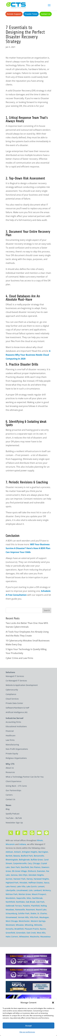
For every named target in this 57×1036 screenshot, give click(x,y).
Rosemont (30, 909)
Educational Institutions (16, 726)
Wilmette (38, 925)
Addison (9, 852)
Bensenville (39, 855)
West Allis (41, 932)
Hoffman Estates (35, 882)
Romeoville (20, 909)
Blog (8, 809)
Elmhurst (32, 871)
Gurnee (9, 879)
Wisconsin (10, 844)
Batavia (16, 855)
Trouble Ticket (31, 14)
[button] (53, 1002)
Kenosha (9, 929)
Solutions (10, 672)
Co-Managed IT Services (16, 680)
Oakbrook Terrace (14, 905)
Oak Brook (30, 902)
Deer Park (15, 867)
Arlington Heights (29, 852)
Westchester (24, 921)
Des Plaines (35, 867)
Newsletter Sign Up (14, 822)
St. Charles (42, 913)
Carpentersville (20, 863)
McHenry (47, 890)
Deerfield (25, 867)
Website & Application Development (22, 685)
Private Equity (12, 753)
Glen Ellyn (23, 875)
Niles (29, 898)
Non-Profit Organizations (17, 749)
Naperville (21, 898)
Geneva (14, 875)
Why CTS (10, 764)
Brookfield (19, 929)
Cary (30, 863)
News (8, 805)
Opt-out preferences (27, 1032)
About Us (10, 768)
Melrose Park (11, 894)
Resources (10, 772)
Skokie (33, 913)
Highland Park (12, 882)
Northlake (20, 902)
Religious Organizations (16, 758)
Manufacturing (12, 744)
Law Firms (10, 740)
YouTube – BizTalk (14, 818)
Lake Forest (11, 886)
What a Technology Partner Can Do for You (25, 776)
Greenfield (10, 932)
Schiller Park (23, 913)
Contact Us (45, 14)
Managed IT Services (15, 676)
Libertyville (10, 890)
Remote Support (14, 14)
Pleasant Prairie (32, 929)
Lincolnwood (22, 890)
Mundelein (10, 898)
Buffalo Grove (37, 859)
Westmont (10, 925)
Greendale (20, 932)
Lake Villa (21, 886)
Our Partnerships (13, 790)
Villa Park (34, 917)
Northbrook (37, 898)
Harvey (30, 879)
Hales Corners (12, 936)
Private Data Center (14, 703)
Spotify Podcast (12, 813)
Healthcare (10, 735)
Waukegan (44, 917)
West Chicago (12, 921)
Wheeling (29, 925)
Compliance (11, 694)
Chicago (36, 863)
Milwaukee (24, 936)
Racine (43, 929)
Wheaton (20, 925)
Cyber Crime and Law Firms (19, 658)
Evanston (41, 871)
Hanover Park (19, 879)
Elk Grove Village (19, 871)
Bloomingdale (12, 859)
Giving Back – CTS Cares (16, 786)
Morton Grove (25, 894)
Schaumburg (11, 913)
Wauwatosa (45, 936)
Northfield (10, 902)
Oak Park (40, 902)
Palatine (26, 905)
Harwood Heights (41, 879)
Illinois (40, 840)
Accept (28, 1025)
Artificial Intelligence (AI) (16, 712)
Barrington (43, 852)
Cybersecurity (12, 689)
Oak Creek (31, 932)
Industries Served (14, 718)
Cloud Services (12, 698)
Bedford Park (27, 855)
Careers (9, 795)
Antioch (17, 852)
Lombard (38, 890)
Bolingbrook (24, 859)
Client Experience (13, 781)
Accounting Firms (13, 722)
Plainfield (35, 905)
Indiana (22, 844)
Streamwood (11, 917)
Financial (10, 731)
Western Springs (38, 921)
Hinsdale (23, 882)
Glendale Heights (36, 875)
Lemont (41, 886)
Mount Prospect (39, 894)
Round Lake (41, 909)
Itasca (46, 882)
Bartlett (9, 855)
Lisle (31, 890)
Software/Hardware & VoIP (17, 707)
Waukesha (34, 936)
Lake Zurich (31, 886)
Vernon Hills (23, 917)
